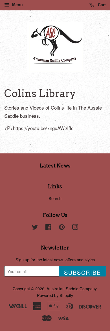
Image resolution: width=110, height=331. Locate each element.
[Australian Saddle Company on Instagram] (75, 228)
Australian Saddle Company (71, 288)
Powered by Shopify (55, 295)
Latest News (55, 166)
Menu (17, 4)
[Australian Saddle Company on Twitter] (35, 228)
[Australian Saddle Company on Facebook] (48, 228)
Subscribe (82, 272)
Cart (101, 4)
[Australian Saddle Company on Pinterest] (62, 228)
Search (55, 198)
